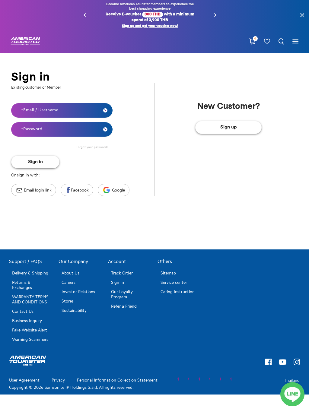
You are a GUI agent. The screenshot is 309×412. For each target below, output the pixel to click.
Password (32, 129)
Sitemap (168, 273)
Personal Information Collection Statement (117, 380)
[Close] (302, 15)
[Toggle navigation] (295, 41)
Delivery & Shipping (30, 273)
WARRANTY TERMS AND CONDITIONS (30, 299)
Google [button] (118, 190)
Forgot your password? (92, 147)
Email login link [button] (38, 190)
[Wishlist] (267, 41)
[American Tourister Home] (25, 41)
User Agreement (24, 380)
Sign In (117, 282)
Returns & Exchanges (22, 285)
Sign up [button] (228, 127)
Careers (68, 282)
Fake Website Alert (29, 330)
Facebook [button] (80, 190)
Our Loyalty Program (122, 294)
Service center (174, 282)
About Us (70, 273)
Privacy (58, 380)
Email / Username (40, 110)
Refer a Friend (124, 306)
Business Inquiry (27, 320)
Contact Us (22, 311)
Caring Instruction (178, 291)
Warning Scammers (30, 339)
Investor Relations (78, 291)
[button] (84, 15)
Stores (68, 301)
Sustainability (74, 310)
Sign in (35, 162)
